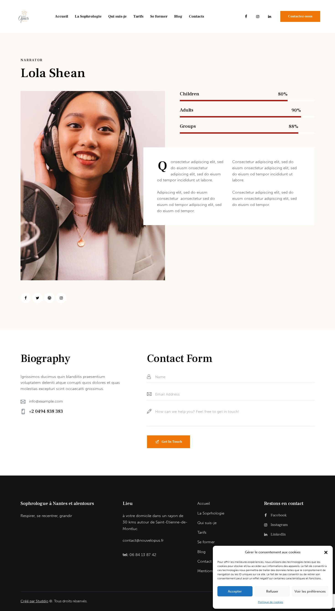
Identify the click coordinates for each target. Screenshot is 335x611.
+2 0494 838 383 (46, 411)
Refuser (272, 591)
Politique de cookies (270, 602)
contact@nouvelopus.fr (143, 540)
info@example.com (46, 401)
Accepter (235, 591)
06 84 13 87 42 (142, 554)
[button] (326, 552)
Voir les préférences (310, 591)
